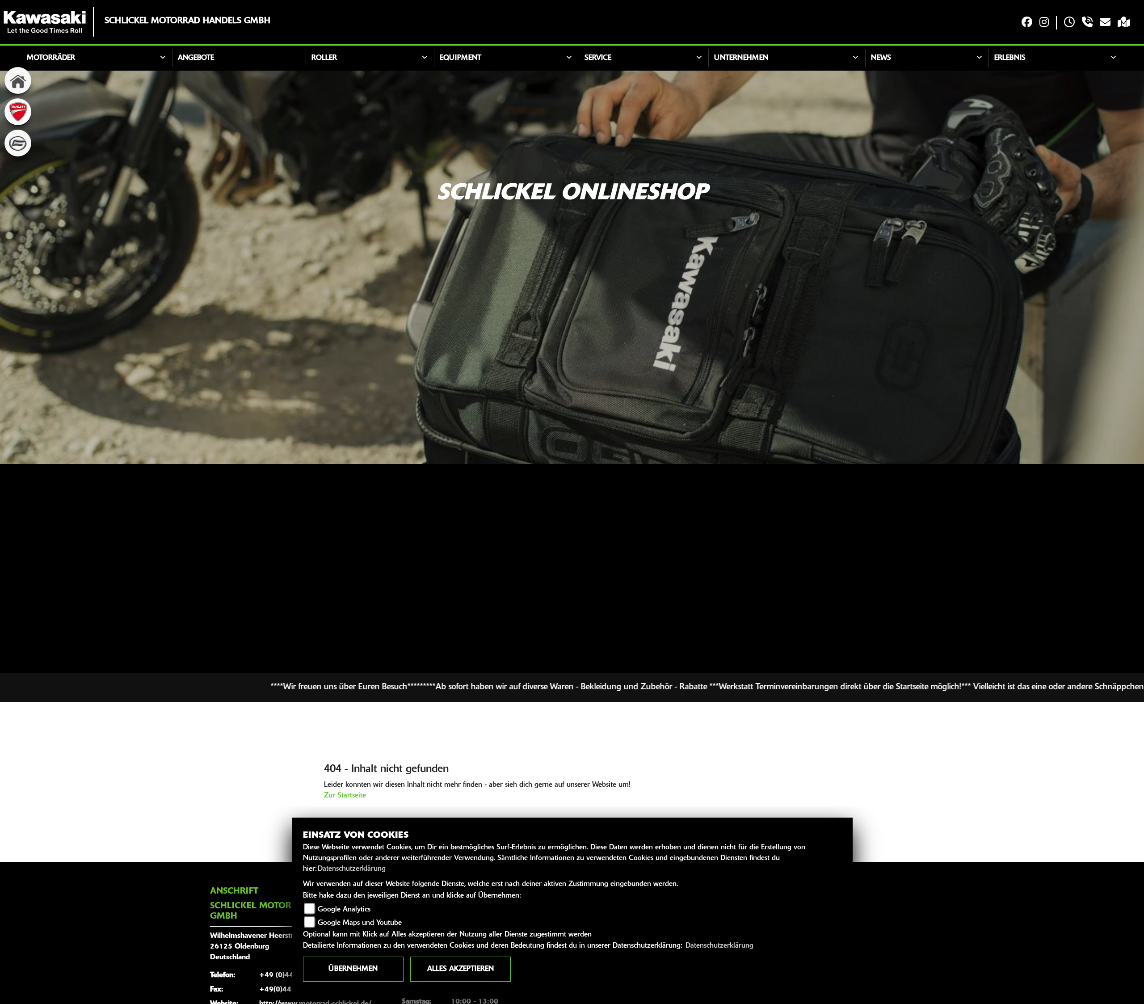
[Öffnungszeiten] (1069, 23)
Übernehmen (353, 969)
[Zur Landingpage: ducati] (17, 111)
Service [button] (598, 58)
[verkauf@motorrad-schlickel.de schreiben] (1105, 23)
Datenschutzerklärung (352, 869)
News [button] (881, 58)
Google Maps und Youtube (360, 923)
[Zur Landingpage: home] (17, 80)
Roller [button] (324, 58)
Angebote (196, 58)
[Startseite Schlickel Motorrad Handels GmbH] (44, 21)
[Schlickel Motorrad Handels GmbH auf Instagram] (1044, 23)
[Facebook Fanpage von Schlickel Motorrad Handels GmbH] (1027, 23)
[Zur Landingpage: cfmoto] (17, 143)
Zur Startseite (345, 795)
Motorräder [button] (51, 58)
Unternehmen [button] (741, 58)
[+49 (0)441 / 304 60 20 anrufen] (1087, 23)
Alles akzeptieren (460, 969)
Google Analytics (344, 909)
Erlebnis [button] (1010, 58)
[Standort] (1123, 23)
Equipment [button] (460, 58)
